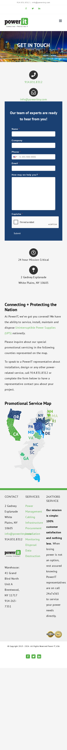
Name (15, 129)
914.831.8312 (33, 82)
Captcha (17, 214)
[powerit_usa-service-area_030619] (32, 409)
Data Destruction (32, 553)
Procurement (33, 528)
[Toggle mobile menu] (60, 20)
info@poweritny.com (41, 2)
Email (15, 163)
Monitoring (32, 539)
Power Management (33, 508)
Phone (16, 152)
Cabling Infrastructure (33, 519)
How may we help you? (25, 175)
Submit (17, 233)
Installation (32, 534)
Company (17, 140)
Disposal (30, 545)
